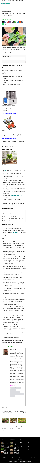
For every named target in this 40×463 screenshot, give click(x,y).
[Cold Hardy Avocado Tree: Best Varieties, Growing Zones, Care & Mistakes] (13, 420)
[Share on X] (3, 22)
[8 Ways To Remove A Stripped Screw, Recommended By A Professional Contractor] (2, 446)
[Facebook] (11, 401)
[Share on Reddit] (20, 22)
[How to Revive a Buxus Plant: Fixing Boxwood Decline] (2, 449)
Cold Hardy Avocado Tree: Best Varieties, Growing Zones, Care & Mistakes (13, 426)
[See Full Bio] (15, 385)
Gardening (6, 10)
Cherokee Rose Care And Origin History (20, 412)
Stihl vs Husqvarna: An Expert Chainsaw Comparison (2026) (6, 443)
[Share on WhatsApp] (3, 24)
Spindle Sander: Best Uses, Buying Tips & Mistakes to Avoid (16, 450)
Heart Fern (6, 407)
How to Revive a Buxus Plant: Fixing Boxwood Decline (7, 449)
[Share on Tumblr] (22, 22)
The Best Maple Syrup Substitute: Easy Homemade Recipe (6, 452)
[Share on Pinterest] (8, 22)
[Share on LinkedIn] (18, 22)
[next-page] (4, 430)
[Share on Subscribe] (10, 22)
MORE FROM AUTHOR (14, 416)
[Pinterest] (20, 401)
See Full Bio (12, 385)
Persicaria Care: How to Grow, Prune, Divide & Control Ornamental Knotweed (5, 426)
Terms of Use (28, 461)
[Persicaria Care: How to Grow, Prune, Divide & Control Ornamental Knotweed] (5, 420)
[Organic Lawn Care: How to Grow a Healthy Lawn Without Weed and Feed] (22, 420)
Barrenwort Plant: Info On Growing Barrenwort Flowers (7, 412)
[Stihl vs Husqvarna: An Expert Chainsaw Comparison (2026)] (2, 443)
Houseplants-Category (8, 11)
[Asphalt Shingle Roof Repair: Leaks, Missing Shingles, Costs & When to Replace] (11, 453)
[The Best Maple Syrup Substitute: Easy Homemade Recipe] (2, 452)
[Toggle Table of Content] (24, 62)
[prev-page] (2, 430)
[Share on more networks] (13, 22)
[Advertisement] (13, 58)
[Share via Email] (15, 22)
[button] (38, 3)
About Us (10, 461)
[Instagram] (17, 401)
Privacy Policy (22, 461)
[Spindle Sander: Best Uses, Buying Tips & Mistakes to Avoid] (11, 450)
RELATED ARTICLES (5, 416)
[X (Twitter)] (14, 401)
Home (3, 10)
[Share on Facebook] (5, 22)
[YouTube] (23, 401)
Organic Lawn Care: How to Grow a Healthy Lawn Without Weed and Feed (21, 426)
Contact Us (16, 461)
